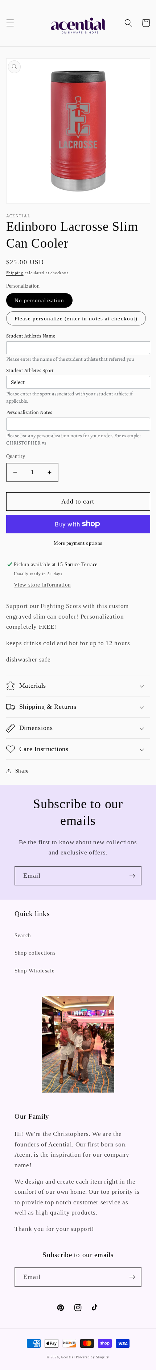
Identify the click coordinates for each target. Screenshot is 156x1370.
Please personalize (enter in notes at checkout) (76, 318)
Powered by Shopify (92, 1357)
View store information (42, 584)
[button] (10, 23)
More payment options (78, 543)
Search (23, 935)
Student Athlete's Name (30, 335)
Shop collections (35, 952)
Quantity (15, 456)
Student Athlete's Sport (30, 370)
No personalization (40, 300)
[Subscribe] (132, 876)
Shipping (15, 273)
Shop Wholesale (34, 970)
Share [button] (22, 770)
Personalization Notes (29, 412)
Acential (68, 1357)
